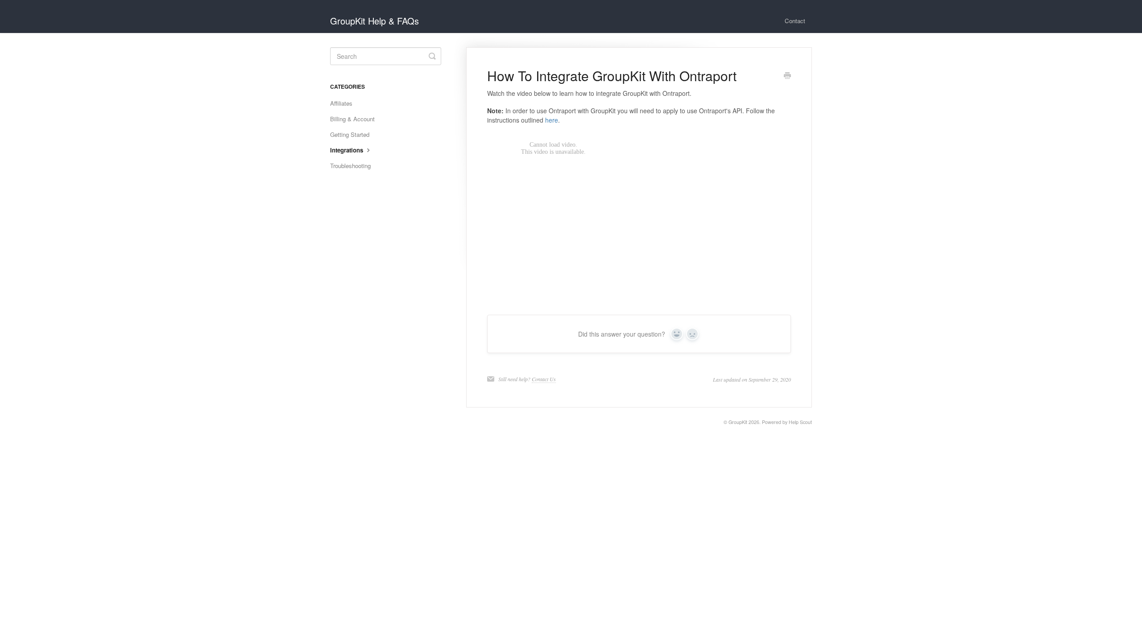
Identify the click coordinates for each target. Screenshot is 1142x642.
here (551, 119)
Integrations (347, 150)
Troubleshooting (350, 165)
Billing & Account (352, 119)
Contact (795, 20)
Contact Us (544, 379)
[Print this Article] (787, 76)
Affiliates (341, 103)
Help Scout (800, 422)
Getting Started (349, 134)
